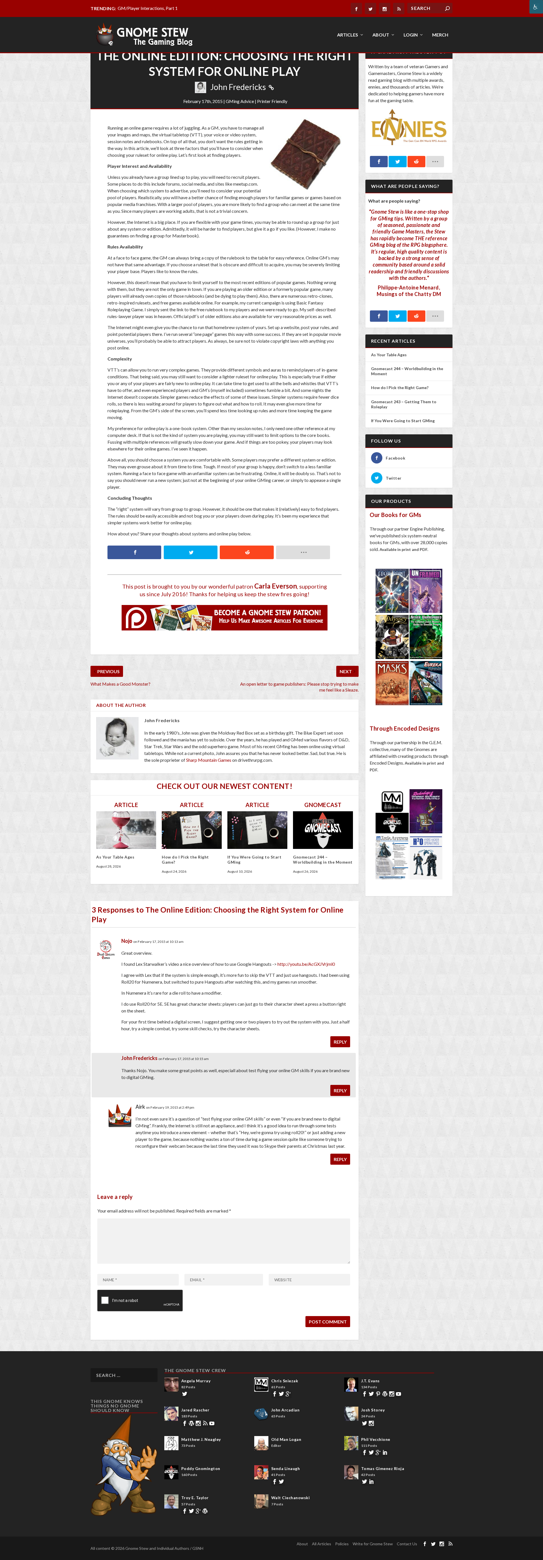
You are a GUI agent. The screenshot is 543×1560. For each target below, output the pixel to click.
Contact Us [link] (407, 1543)
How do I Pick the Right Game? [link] (400, 387)
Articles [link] (347, 35)
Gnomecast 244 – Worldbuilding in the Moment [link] (323, 859)
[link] (536, 7)
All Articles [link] (321, 1543)
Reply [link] (340, 1041)
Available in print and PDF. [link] (404, 549)
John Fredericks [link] (238, 87)
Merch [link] (440, 35)
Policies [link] (342, 1543)
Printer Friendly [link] (272, 101)
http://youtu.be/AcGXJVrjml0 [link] (306, 964)
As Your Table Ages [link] (115, 857)
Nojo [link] (126, 941)
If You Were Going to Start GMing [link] (403, 420)
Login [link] (411, 35)
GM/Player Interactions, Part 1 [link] (148, 8)
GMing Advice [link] (240, 101)
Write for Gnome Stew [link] (373, 1543)
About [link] (380, 35)
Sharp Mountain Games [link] (208, 760)
